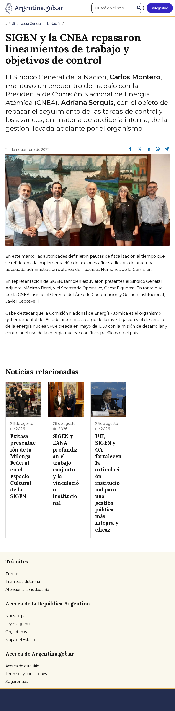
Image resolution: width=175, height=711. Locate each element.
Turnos (11, 574)
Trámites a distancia (22, 581)
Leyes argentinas (20, 624)
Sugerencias (16, 682)
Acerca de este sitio (22, 666)
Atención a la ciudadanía (27, 589)
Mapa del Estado (20, 640)
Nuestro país (16, 616)
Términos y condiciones (26, 674)
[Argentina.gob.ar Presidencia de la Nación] (32, 8)
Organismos (16, 632)
